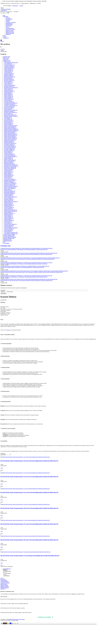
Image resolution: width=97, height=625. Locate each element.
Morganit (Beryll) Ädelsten (10, 164)
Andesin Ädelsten (8, 70)
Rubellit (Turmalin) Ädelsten (10, 186)
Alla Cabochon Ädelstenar (10, 232)
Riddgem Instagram (10, 33)
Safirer (5, 59)
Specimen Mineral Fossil (9, 237)
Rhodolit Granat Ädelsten (9, 180)
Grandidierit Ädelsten (9, 104)
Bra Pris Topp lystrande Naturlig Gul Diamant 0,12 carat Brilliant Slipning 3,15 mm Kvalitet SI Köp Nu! (22, 267)
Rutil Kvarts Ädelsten (9, 190)
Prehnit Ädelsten (8, 176)
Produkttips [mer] (6, 245)
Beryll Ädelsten (8, 78)
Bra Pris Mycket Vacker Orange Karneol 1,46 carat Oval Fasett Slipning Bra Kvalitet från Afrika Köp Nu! (29, 508)
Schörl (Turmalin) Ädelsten (10, 196)
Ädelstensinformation (7, 240)
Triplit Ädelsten (7, 223)
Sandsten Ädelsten (8, 194)
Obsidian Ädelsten (8, 169)
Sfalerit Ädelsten (8, 200)
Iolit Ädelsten (7, 117)
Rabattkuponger (9, 23)
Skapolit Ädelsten (8, 204)
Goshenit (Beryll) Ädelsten (10, 103)
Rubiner (6, 57)
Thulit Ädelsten (7, 219)
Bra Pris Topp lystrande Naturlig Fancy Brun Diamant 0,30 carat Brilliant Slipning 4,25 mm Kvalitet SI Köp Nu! (24, 249)
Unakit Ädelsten (8, 226)
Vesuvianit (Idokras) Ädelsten (10, 227)
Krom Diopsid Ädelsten (9, 145)
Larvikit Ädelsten (8, 157)
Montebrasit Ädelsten (9, 163)
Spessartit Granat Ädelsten (10, 209)
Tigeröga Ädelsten (8, 220)
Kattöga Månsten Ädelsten (10, 131)
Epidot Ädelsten (7, 94)
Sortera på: (3, 453)
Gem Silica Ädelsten (8, 101)
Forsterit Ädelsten (8, 99)
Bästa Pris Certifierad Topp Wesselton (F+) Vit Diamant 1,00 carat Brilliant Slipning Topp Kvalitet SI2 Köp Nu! (24, 276)
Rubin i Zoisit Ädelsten (9, 188)
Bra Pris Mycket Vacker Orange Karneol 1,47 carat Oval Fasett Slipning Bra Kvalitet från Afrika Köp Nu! (29, 524)
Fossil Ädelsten (7, 100)
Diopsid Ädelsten (8, 88)
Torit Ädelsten (7, 221)
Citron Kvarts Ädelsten (9, 85)
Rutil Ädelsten (7, 189)
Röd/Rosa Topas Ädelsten (10, 183)
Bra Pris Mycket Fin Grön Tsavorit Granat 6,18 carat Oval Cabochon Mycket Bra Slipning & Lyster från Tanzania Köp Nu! (26, 254)
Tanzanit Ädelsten (8, 218)
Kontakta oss (6, 37)
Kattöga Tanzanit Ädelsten (10, 137)
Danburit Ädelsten (8, 86)
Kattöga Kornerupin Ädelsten (10, 129)
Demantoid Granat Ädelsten (10, 87)
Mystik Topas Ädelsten (9, 168)
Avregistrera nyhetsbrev (11, 22)
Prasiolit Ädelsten (8, 175)
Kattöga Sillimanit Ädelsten (10, 133)
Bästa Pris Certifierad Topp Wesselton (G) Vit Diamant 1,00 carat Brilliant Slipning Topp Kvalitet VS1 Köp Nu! (24, 263)
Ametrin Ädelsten (8, 69)
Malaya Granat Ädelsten (9, 160)
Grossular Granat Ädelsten (10, 105)
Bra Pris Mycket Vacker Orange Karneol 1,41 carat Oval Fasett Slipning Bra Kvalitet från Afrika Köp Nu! (29, 492)
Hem (4, 15)
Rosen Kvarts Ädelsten (9, 182)
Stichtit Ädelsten (8, 214)
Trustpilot (56, 617)
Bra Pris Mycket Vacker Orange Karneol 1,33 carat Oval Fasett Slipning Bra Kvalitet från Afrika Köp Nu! (29, 476)
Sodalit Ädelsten (8, 206)
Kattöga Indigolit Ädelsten (10, 127)
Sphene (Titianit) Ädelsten (10, 211)
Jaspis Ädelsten (8, 119)
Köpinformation (9, 24)
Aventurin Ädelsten (8, 73)
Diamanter (6, 56)
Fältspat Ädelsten (8, 97)
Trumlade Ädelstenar (8, 236)
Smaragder (6, 60)
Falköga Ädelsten (8, 95)
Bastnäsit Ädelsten (8, 74)
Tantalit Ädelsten (8, 217)
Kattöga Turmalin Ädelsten (10, 138)
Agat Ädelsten (7, 63)
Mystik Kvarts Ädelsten (9, 167)
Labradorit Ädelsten (9, 154)
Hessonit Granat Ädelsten (10, 112)
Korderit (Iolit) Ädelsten (9, 143)
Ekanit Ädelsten (7, 92)
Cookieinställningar (10, 28)
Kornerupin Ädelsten (8, 144)
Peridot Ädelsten (8, 171)
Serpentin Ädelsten (8, 199)
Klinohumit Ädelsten (8, 141)
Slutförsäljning (7, 239)
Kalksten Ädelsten (8, 123)
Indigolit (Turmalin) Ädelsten (10, 116)
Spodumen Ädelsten (9, 213)
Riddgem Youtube (9, 30)
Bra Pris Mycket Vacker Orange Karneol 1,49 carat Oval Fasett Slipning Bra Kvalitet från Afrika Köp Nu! (29, 539)
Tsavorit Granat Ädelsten (10, 224)
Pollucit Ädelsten (8, 174)
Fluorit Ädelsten (8, 98)
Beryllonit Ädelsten (8, 79)
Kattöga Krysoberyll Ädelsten (11, 130)
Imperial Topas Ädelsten (9, 114)
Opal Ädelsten (7, 170)
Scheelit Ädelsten (8, 195)
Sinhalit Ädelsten (8, 202)
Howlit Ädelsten (8, 113)
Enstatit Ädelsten (8, 93)
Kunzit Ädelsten (7, 151)
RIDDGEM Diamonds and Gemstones (16, 619)
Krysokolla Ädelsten (8, 149)
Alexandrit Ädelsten (8, 66)
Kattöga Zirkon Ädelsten (9, 139)
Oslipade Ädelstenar (9, 234)
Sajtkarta (7, 21)
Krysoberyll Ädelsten (9, 148)
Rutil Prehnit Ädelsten (9, 193)
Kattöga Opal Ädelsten (9, 132)
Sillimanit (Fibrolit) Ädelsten (10, 201)
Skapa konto (15, 5)
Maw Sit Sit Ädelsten (9, 161)
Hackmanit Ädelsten (8, 107)
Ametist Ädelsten (8, 68)
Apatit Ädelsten (7, 72)
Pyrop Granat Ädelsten (9, 179)
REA (4, 242)
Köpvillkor (8, 20)
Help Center (8, 26)
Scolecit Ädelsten (8, 198)
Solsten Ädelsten (8, 208)
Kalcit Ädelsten (8, 122)
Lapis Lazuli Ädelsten (9, 155)
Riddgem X (8, 34)
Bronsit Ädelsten (8, 81)
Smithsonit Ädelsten (8, 205)
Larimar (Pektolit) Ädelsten (10, 156)
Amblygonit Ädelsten (9, 67)
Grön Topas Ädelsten (9, 106)
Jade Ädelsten (7, 118)
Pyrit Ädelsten (7, 177)
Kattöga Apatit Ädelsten (9, 126)
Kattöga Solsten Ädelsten (9, 136)
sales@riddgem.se (7, 568)
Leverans (8, 17)
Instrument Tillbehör (8, 238)
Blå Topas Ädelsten (8, 80)
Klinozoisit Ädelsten (8, 142)
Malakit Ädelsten (8, 158)
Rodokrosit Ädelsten (8, 181)
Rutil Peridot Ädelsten (9, 192)
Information (5, 16)
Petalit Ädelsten (7, 173)
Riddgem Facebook (10, 31)
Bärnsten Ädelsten (8, 75)
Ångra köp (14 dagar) (10, 29)
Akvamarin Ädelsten (9, 64)
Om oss (7, 27)
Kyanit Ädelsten (7, 152)
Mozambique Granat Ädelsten (10, 165)
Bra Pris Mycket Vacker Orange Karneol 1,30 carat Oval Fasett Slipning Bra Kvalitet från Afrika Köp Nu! (29, 460)
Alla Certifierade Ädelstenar (10, 62)
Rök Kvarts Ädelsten (9, 185)
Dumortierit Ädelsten (8, 91)
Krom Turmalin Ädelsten (9, 146)
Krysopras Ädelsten (8, 150)
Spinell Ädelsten (8, 212)
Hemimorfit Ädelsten (8, 111)
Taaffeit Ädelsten (8, 215)
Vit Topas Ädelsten (8, 228)
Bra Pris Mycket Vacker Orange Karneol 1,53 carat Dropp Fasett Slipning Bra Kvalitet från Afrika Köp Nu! (30, 555)
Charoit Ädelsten (8, 82)
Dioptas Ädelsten (8, 89)
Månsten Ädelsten (8, 162)
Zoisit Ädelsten (7, 231)
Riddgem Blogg (4, 584)
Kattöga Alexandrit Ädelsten (10, 125)
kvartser (8, 329)
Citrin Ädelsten (7, 84)
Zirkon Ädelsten (8, 230)
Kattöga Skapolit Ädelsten (10, 135)
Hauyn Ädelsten (7, 108)
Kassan (2, 41)
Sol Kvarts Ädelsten (8, 207)
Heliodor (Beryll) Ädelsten (10, 110)
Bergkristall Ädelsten (9, 76)
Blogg (4, 35)
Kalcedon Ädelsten (8, 120)
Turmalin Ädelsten (8, 225)
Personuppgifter (9, 18)
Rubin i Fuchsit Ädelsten (9, 187)
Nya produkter (6, 243)
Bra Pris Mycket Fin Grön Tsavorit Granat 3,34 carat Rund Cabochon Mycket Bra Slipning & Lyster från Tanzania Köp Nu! (26, 280)
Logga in (21, 5)
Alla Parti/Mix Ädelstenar (10, 233)
